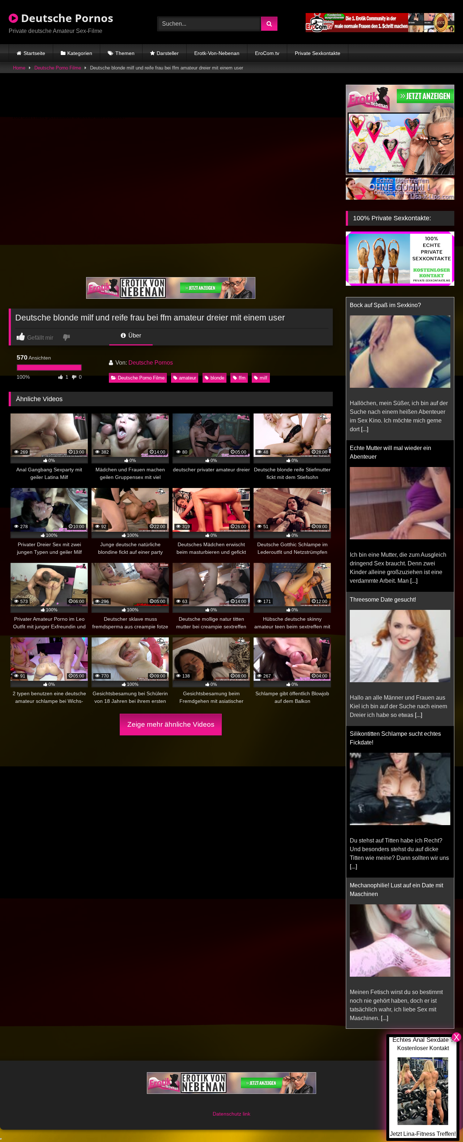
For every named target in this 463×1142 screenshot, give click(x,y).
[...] (364, 429)
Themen (125, 53)
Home (19, 68)
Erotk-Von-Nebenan (216, 53)
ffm (242, 378)
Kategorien (79, 53)
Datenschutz (228, 1114)
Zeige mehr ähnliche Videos (170, 724)
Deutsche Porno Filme (57, 68)
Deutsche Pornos (65, 17)
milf (263, 378)
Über (134, 335)
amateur (187, 378)
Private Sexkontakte (317, 53)
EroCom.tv (267, 53)
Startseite (34, 53)
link (246, 1114)
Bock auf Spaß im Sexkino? (385, 305)
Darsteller (168, 53)
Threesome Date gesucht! (383, 600)
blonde (217, 378)
